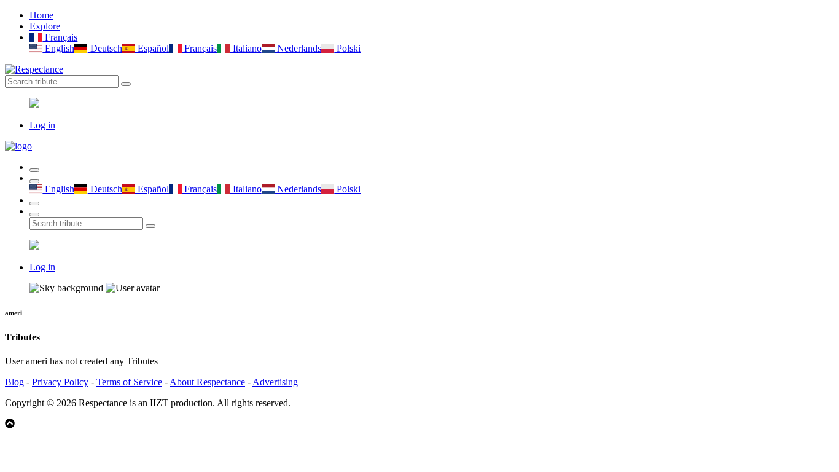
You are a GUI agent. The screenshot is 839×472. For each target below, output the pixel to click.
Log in (42, 125)
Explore (44, 26)
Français (59, 37)
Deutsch (105, 48)
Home (41, 15)
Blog (14, 382)
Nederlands (298, 48)
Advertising (275, 382)
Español (152, 48)
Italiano (245, 48)
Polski (347, 48)
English (58, 48)
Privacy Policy (60, 382)
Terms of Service (129, 382)
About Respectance (207, 382)
